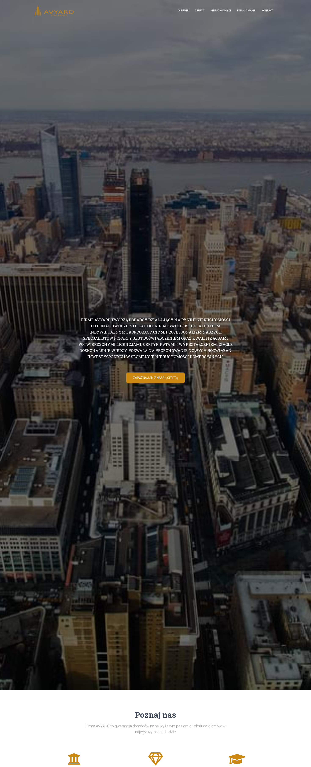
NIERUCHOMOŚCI (221, 10)
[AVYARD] (54, 10)
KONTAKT (267, 10)
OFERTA (199, 10)
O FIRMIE (183, 10)
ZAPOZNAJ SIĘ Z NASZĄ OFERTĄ (155, 377)
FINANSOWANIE (246, 10)
